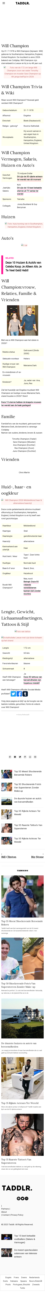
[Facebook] (10, 757)
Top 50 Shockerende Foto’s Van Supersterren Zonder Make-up (27, 787)
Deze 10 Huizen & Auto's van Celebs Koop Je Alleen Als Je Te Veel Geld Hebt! (24, 266)
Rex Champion (21, 448)
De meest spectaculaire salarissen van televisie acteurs (26, 1253)
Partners (5, 1209)
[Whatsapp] (30, 757)
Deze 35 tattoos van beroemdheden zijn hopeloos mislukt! (33, 680)
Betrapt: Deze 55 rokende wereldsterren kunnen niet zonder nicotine (32, 587)
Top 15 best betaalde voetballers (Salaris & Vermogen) (24, 1239)
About (4, 1212)
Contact (5, 1215)
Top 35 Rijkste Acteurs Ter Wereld (20, 1103)
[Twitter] (20, 757)
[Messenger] (15, 757)
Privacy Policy (17, 1215)
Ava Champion (19, 445)
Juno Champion (20, 451)
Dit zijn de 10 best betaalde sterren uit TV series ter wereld (29, 191)
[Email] (35, 757)
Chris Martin (24, 472)
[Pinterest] (25, 757)
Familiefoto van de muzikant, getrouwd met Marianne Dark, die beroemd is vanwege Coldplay (21, 426)
